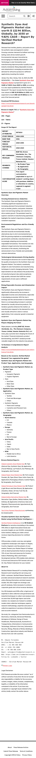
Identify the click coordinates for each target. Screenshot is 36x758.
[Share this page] (33, 16)
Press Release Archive (21, 747)
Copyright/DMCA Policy (12, 755)
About (10, 747)
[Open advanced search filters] (28, 16)
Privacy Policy (27, 755)
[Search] (24, 16)
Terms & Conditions (26, 751)
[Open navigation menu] (3, 16)
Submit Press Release (11, 751)
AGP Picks (4, 3)
